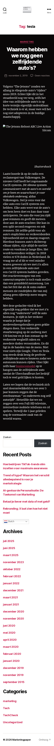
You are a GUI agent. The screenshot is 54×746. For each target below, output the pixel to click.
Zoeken (7, 437)
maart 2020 (10, 646)
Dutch (11, 521)
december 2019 (13, 667)
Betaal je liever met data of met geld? (26, 501)
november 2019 (13, 675)
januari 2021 (11, 604)
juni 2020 (9, 625)
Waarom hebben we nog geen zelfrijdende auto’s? (27, 58)
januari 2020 (11, 660)
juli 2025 (8, 541)
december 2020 (13, 611)
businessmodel (25, 366)
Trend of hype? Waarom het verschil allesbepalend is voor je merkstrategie (26, 479)
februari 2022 (12, 576)
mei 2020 (9, 632)
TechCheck (10, 715)
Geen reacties (42, 75)
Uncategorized (12, 722)
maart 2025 (10, 555)
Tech (6, 708)
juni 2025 (9, 548)
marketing (27, 42)
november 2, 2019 (18, 75)
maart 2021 (10, 597)
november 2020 (13, 618)
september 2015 (13, 682)
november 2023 (13, 562)
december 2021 (13, 590)
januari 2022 (11, 583)
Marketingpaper (21, 739)
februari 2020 (12, 653)
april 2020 (9, 639)
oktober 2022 (11, 569)
